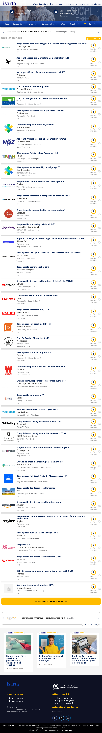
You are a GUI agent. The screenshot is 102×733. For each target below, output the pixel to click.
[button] (39, 4)
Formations (84, 4)
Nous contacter (15, 694)
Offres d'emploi (60, 694)
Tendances (96, 4)
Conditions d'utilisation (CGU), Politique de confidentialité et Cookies (23, 710)
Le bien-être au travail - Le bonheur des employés (51, 658)
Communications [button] (49, 24)
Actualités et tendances (65, 707)
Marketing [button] (32, 24)
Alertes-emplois (64, 703)
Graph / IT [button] (74, 24)
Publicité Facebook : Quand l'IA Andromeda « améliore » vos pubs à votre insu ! (84, 659)
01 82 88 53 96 (17, 698)
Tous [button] (7, 24)
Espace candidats (64, 698)
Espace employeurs (65, 700)
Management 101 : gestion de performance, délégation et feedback (16, 660)
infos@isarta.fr (18, 701)
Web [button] (63, 24)
